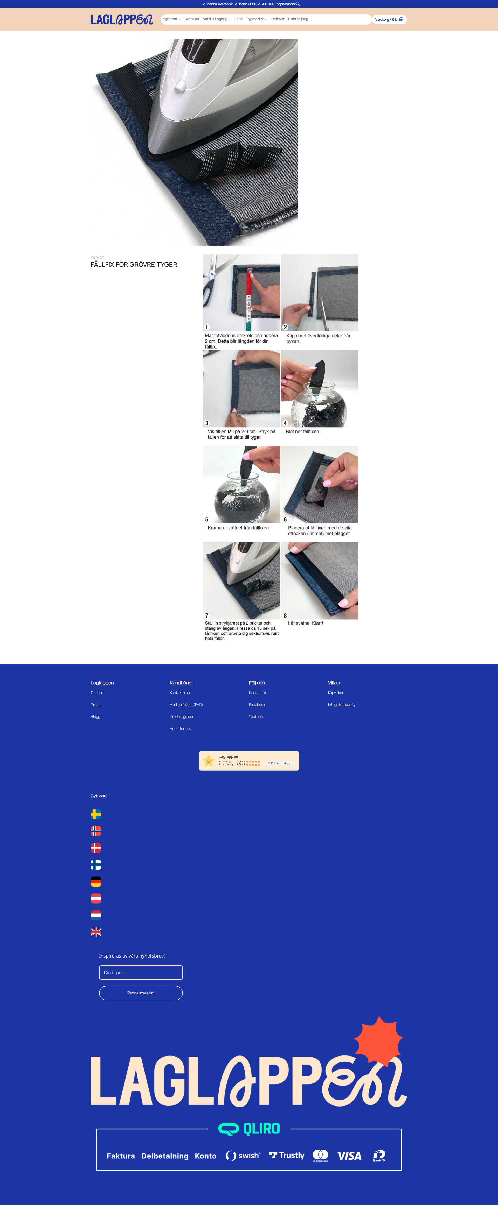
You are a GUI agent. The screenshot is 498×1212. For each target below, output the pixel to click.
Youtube (256, 716)
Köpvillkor (335, 692)
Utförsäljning (298, 19)
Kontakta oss (180, 692)
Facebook (257, 704)
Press (95, 704)
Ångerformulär (182, 728)
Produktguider (181, 716)
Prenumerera (141, 992)
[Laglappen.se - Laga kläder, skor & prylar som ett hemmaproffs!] (122, 19)
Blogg (95, 716)
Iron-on (97, 257)
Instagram (257, 692)
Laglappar (169, 19)
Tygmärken (255, 19)
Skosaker (192, 19)
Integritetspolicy (341, 704)
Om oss (97, 692)
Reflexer (278, 19)
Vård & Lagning (215, 19)
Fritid (239, 19)
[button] (298, 4)
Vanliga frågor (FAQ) (186, 704)
